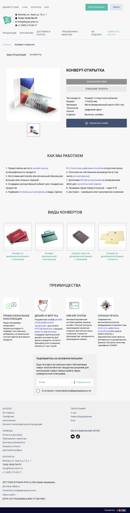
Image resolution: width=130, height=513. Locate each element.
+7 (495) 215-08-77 (27, 25)
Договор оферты (11, 486)
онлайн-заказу (40, 168)
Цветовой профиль (12, 450)
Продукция (9, 33)
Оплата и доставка (12, 435)
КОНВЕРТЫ (36, 54)
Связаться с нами (98, 123)
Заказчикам (9, 420)
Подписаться (83, 382)
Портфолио (26, 33)
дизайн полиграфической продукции (48, 322)
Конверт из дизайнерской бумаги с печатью (112, 256)
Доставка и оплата (43, 33)
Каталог (7, 408)
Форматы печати (11, 446)
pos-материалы (81, 176)
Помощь (8, 430)
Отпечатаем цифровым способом (86, 168)
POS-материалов (43, 328)
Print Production (96, 7)
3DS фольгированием (91, 180)
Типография (78, 408)
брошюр (52, 331)
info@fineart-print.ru (28, 22)
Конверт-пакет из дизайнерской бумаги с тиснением (80, 256)
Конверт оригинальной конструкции (49, 256)
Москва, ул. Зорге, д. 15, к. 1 (32, 14)
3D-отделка (96, 33)
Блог (46, 7)
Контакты (36, 7)
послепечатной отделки (89, 184)
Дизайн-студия (11, 7)
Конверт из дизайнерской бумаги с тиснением (17, 256)
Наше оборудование (81, 416)
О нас (25, 7)
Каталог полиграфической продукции (22, 424)
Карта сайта (9, 494)
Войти (116, 7)
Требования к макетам (70, 33)
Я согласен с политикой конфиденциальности (66, 390)
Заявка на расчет (113, 33)
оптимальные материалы (32, 192)
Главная (7, 44)
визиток (39, 331)
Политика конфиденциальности (19, 490)
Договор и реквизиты (14, 442)
